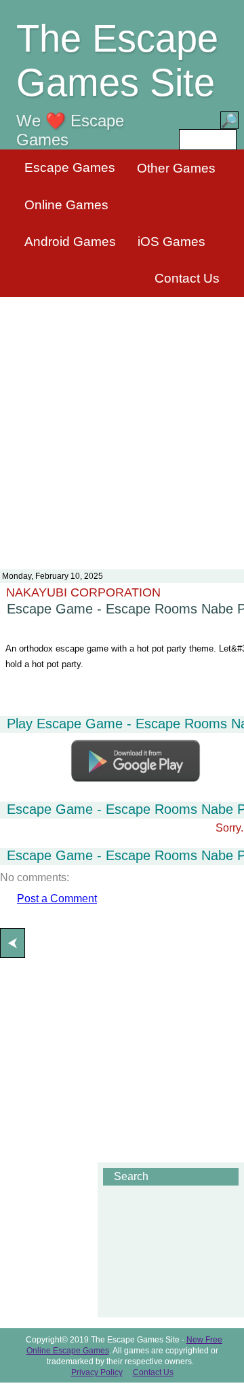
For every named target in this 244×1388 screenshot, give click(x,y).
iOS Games (171, 241)
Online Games (66, 205)
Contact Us (187, 278)
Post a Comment (57, 898)
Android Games (70, 241)
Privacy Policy (97, 1372)
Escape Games (69, 167)
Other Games (176, 168)
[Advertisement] (122, 424)
